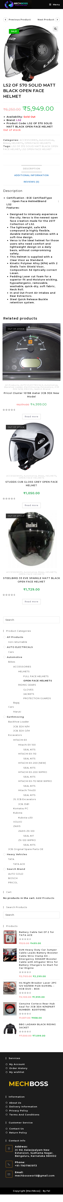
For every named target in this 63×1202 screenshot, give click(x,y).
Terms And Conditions (24, 1114)
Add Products (45, 898)
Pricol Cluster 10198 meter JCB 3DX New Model (31, 395)
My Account (17, 1064)
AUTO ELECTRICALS (31, 385)
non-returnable (17, 642)
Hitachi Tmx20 (27, 790)
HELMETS (17, 143)
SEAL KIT (28, 835)
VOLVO (17, 821)
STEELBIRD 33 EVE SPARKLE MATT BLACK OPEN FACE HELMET (31, 580)
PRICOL (28, 389)
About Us (15, 1102)
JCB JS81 (23, 804)
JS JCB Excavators (24, 799)
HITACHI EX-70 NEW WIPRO (35, 781)
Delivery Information (23, 1106)
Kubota (17, 812)
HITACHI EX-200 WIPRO (32, 772)
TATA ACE (19, 864)
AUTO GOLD (15, 873)
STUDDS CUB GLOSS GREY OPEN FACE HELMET (31, 483)
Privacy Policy (18, 1110)
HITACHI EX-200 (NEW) (32, 763)
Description (31, 168)
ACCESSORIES (29, 140)
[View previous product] (5, 19)
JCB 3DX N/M (21, 726)
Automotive (46, 140)
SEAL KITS (29, 749)
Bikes (6, 143)
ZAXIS (17, 826)
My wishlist (16, 1072)
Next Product (46, 19)
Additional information (31, 175)
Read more (31, 416)
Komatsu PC (20, 808)
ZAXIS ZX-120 (26, 831)
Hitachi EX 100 (27, 744)
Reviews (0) (31, 182)
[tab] (31, 168)
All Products (12, 385)
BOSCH (13, 878)
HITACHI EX (20, 739)
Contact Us (16, 1128)
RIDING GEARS (27, 684)
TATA (11, 859)
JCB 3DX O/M (21, 730)
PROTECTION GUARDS (37, 698)
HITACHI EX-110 (27, 753)
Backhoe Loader (13, 387)
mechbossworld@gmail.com (35, 1175)
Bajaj (16, 702)
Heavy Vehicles (17, 854)
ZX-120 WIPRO (27, 840)
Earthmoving (31, 387)
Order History (18, 1068)
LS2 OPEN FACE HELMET (37, 149)
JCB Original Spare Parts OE (25, 849)
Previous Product (20, 19)
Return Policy (18, 1132)
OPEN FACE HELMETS (38, 143)
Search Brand (42, 389)
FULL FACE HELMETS (36, 676)
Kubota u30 (25, 817)
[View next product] (57, 19)
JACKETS (28, 694)
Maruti (17, 711)
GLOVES (28, 689)
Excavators (46, 387)
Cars (11, 652)
